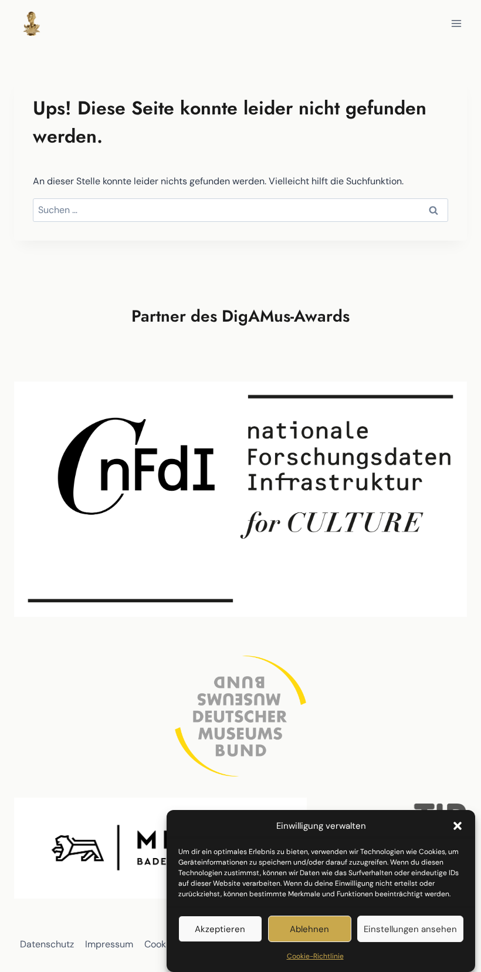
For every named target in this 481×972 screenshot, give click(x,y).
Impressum (109, 944)
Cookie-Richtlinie (315, 956)
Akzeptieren (220, 929)
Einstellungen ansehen (410, 929)
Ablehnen (309, 929)
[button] (457, 826)
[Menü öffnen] (456, 23)
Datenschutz (47, 944)
